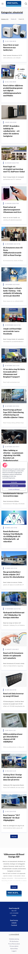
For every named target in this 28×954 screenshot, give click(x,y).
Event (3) (21, 19)
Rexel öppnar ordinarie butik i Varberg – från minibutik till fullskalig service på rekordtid (12, 292)
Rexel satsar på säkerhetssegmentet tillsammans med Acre (12, 209)
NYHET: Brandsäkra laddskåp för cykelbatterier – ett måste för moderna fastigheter (11, 131)
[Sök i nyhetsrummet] (26, 4)
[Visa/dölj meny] (2, 3)
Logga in (14, 951)
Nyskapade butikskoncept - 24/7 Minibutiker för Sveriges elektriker (13, 615)
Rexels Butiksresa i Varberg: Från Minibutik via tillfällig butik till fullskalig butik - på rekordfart (13, 536)
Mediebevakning (14, 939)
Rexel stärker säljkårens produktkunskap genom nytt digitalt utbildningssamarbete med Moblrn (13, 90)
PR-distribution (14, 941)
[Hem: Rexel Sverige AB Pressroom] (13, 4)
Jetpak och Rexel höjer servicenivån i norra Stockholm (12, 331)
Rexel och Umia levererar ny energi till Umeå (13, 694)
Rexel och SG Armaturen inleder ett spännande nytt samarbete (13, 655)
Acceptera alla (14, 485)
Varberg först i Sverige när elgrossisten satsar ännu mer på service (12, 777)
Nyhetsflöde (14, 948)
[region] (14, 477)
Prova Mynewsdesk (14, 944)
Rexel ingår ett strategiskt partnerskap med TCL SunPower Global (14, 169)
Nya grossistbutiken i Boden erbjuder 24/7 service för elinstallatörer (13, 574)
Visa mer (14, 836)
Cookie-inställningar (14, 489)
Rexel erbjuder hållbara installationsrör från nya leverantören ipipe (13, 493)
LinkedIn (14, 922)
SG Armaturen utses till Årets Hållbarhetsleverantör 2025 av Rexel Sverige (12, 251)
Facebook (14, 925)
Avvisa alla (14, 482)
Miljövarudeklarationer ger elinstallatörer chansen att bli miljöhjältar (12, 738)
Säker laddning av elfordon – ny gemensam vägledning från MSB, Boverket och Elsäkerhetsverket (13, 455)
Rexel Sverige (14, 920)
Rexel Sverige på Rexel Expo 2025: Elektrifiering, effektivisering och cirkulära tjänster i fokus (13, 413)
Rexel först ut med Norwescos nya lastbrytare (10, 47)
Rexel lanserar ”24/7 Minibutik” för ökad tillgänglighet (11, 817)
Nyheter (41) (4, 19)
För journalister (14, 946)
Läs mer (14, 887)
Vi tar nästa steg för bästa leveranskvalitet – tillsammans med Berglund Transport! (14, 373)
